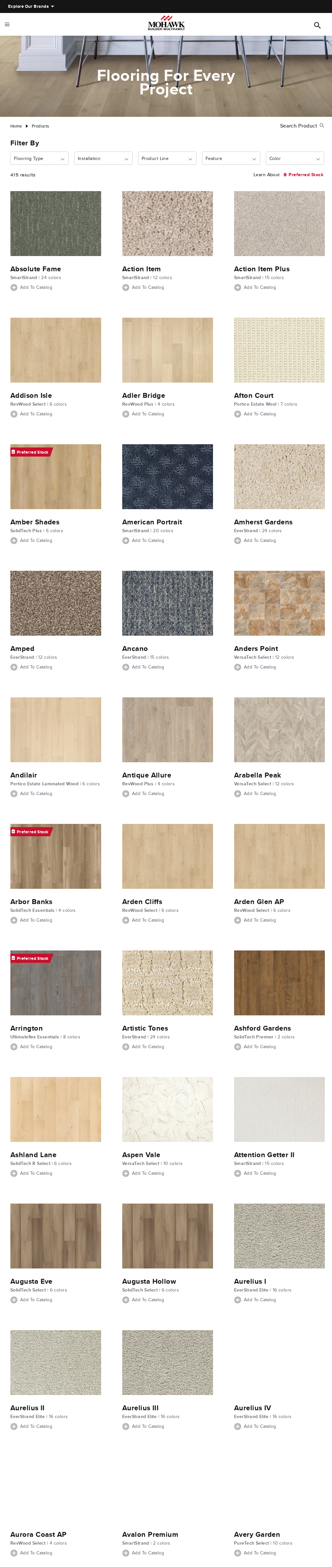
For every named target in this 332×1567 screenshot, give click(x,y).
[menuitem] (28, 6)
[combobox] (39, 158)
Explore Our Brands (28, 6)
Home (16, 126)
